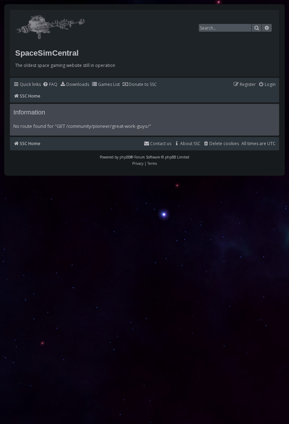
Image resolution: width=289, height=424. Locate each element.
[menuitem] (50, 84)
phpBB (124, 157)
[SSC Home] (51, 26)
